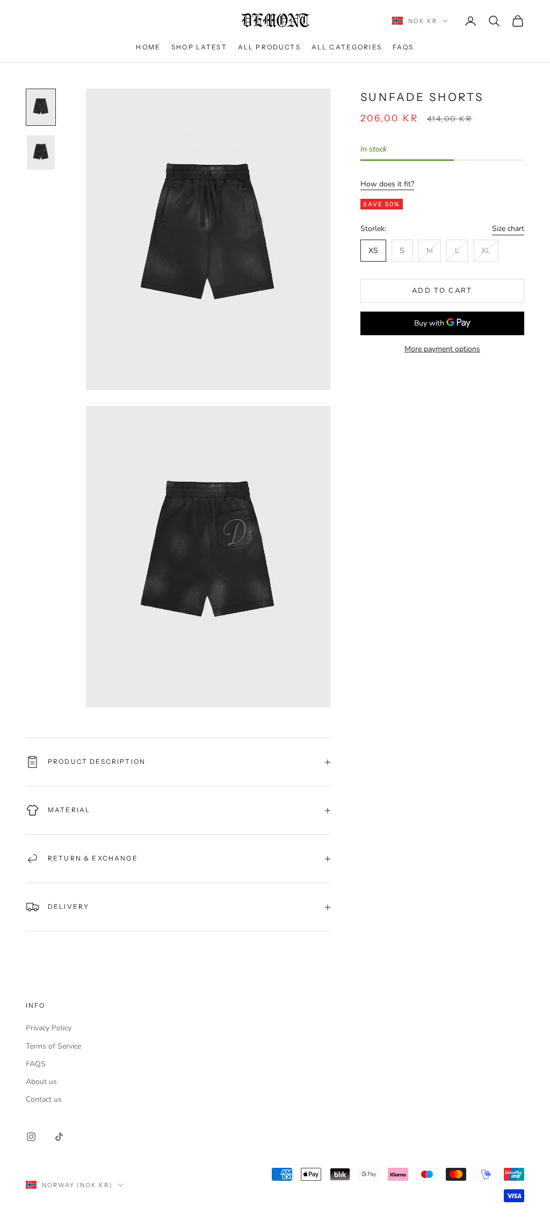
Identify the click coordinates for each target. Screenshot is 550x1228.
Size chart (508, 228)
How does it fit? (387, 184)
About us (41, 1082)
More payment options (442, 349)
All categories (347, 47)
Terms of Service (53, 1046)
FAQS (403, 47)
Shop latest (199, 47)
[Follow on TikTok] (59, 1136)
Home (148, 47)
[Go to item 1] (41, 107)
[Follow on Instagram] (31, 1136)
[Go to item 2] (41, 152)
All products (269, 47)
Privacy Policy (48, 1028)
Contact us (44, 1099)
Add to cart (442, 290)
